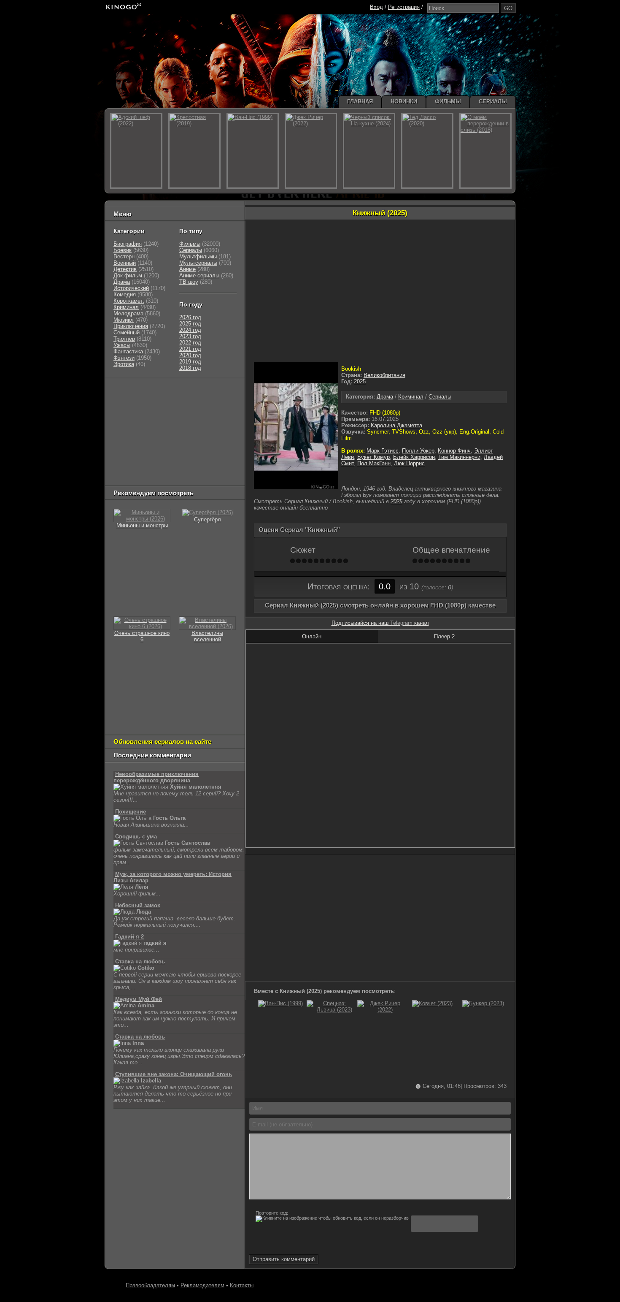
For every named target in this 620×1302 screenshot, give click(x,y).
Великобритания (384, 375)
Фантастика (128, 351)
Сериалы (440, 396)
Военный (124, 263)
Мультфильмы (198, 256)
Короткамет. (128, 301)
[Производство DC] (203, 445)
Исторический (131, 288)
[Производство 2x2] (124, 403)
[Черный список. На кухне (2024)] (369, 151)
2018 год (190, 368)
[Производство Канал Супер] (135, 477)
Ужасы (121, 345)
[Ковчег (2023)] (432, 1003)
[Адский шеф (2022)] (136, 151)
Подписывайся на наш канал (380, 623)
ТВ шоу (188, 282)
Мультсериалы (198, 263)
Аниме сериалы (199, 275)
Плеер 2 (444, 636)
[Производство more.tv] (171, 456)
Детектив (125, 269)
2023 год (190, 336)
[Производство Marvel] (131, 456)
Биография (127, 244)
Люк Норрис (409, 463)
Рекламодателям (202, 1285)
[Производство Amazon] (154, 424)
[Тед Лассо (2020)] (427, 151)
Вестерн (124, 256)
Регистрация (404, 7)
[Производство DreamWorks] (150, 435)
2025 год (190, 323)
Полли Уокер (418, 451)
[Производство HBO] (198, 435)
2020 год (190, 355)
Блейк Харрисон (414, 457)
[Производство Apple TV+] (188, 424)
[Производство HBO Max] (201, 467)
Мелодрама (128, 313)
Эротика (123, 364)
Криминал (410, 396)
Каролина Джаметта (396, 425)
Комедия (124, 294)
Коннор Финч (454, 451)
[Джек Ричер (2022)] (381, 1009)
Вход (376, 7)
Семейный (126, 332)
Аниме (187, 269)
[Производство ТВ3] (143, 403)
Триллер (124, 339)
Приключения (130, 326)
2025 (360, 381)
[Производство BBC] (220, 414)
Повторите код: (272, 1212)
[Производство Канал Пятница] (173, 477)
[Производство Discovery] (135, 414)
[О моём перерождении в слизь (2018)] (485, 151)
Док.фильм (127, 275)
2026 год (190, 317)
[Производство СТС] (152, 393)
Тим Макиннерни (459, 457)
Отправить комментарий (284, 1259)
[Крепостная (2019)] (194, 151)
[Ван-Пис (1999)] (280, 1003)
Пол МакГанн (374, 463)
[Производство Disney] (175, 445)
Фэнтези (124, 358)
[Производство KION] (180, 393)
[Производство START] (126, 467)
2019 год (190, 361)
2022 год (190, 342)
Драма (385, 396)
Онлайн (311, 636)
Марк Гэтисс (383, 451)
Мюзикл (123, 320)
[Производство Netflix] (135, 445)
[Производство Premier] (216, 456)
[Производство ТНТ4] (212, 393)
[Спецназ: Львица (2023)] (331, 1009)
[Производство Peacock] (163, 467)
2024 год (190, 330)
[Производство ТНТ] (165, 403)
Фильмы (189, 244)
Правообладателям (150, 1285)
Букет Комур (373, 457)
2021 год (190, 349)
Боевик (122, 250)
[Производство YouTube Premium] (202, 403)
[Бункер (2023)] (483, 1003)
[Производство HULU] (126, 393)
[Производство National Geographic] (180, 414)
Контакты (241, 1285)
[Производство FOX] (124, 424)
